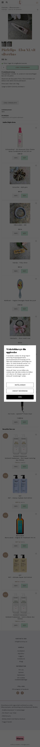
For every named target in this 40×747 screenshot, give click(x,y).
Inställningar (20, 385)
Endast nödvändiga (20, 391)
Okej (20, 397)
